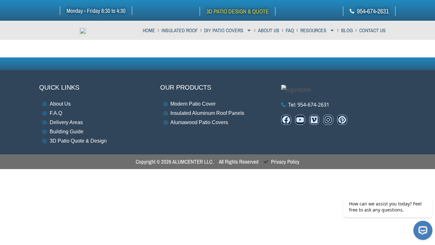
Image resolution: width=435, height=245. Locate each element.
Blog (347, 30)
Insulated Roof (179, 30)
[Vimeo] (314, 120)
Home (149, 30)
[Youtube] (300, 120)
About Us (268, 30)
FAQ (290, 30)
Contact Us (372, 30)
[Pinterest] (342, 120)
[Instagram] (328, 120)
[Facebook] (286, 120)
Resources (313, 30)
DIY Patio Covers (223, 30)
